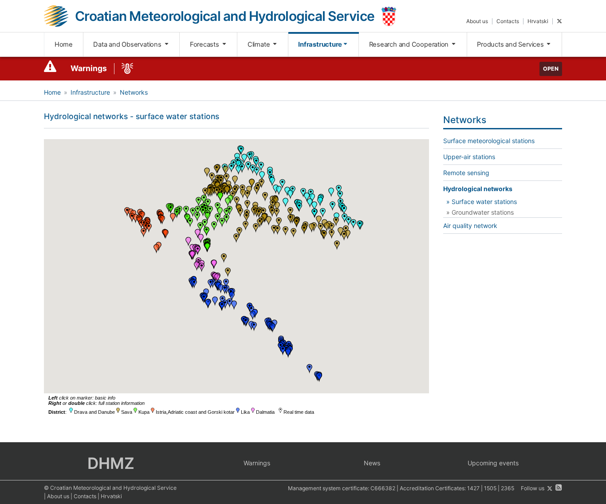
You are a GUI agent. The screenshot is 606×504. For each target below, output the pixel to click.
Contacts (507, 21)
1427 (473, 488)
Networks (134, 92)
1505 (490, 488)
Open (551, 68)
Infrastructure (320, 44)
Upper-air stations (469, 156)
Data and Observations (128, 44)
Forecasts (205, 44)
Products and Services (511, 44)
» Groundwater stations (480, 212)
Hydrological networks (477, 188)
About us (477, 21)
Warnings (89, 68)
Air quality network (470, 225)
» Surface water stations (481, 201)
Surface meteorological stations (489, 140)
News (372, 463)
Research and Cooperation (410, 44)
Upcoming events (493, 463)
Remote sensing (466, 172)
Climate (260, 44)
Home (64, 44)
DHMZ (110, 463)
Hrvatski (537, 21)
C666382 (382, 488)
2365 (507, 488)
